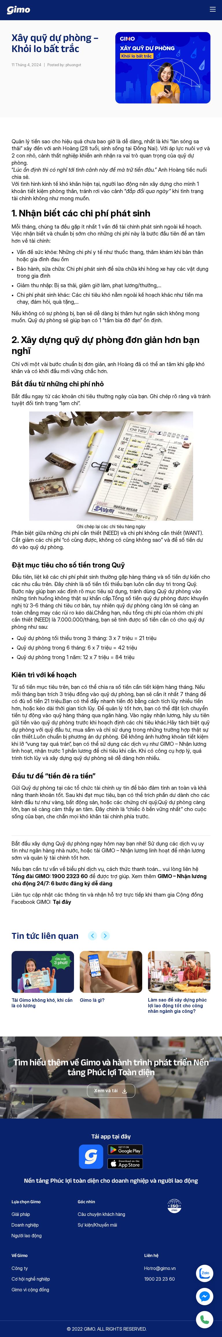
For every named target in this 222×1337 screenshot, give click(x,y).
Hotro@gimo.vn (160, 1268)
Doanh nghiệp (25, 1225)
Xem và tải (106, 1090)
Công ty (20, 1268)
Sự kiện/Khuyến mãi (97, 1225)
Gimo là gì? (92, 1000)
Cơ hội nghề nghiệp (31, 1279)
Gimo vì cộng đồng (30, 1290)
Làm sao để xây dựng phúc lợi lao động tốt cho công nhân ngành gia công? (177, 1005)
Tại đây (62, 902)
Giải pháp (21, 1214)
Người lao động (27, 1235)
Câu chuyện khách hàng (101, 1214)
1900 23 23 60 (159, 1279)
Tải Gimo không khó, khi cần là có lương (42, 1002)
